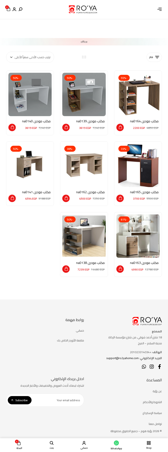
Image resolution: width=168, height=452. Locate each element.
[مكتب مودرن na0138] (84, 236)
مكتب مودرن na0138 (90, 263)
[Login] (14, 9)
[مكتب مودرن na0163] (138, 236)
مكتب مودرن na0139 (90, 121)
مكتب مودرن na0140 (36, 121)
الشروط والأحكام (152, 402)
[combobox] (30, 57)
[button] (120, 127)
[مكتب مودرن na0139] (84, 94)
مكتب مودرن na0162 (90, 192)
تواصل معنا (155, 424)
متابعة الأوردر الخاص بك (70, 340)
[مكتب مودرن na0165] (138, 165)
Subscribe (21, 400)
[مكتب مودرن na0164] (138, 94)
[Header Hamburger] (159, 9)
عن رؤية (157, 391)
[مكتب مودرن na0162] (84, 165)
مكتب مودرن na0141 (36, 192)
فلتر (151, 57)
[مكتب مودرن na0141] (30, 165)
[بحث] (20, 9)
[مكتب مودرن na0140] (30, 94)
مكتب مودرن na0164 (144, 121)
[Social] (159, 366)
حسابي (80, 330)
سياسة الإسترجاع (152, 413)
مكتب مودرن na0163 (144, 263)
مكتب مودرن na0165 (144, 192)
